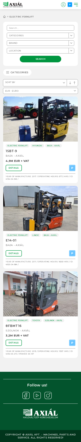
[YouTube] (37, 395)
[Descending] (74, 82)
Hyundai (37, 146)
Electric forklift (21, 16)
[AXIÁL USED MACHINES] (6, 16)
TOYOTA (36, 320)
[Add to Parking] (72, 168)
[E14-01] (40, 208)
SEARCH (40, 58)
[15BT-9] (40, 119)
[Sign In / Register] (63, 4)
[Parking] (70, 4)
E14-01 (11, 240)
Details (14, 168)
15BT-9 (11, 151)
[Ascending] (70, 82)
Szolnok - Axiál (18, 330)
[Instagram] (48, 395)
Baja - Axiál (15, 155)
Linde (35, 235)
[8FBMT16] (40, 293)
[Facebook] (26, 395)
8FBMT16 (13, 326)
